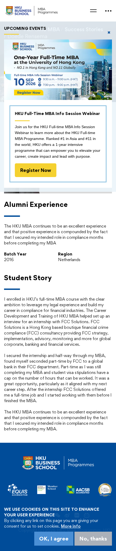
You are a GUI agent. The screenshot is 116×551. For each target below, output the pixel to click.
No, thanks (93, 538)
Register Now (35, 170)
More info (71, 526)
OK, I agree (54, 538)
